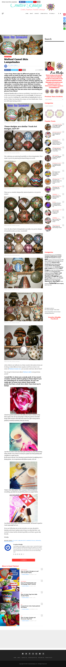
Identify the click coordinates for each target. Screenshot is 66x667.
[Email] (64, 26)
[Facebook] (64, 18)
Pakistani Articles (49, 273)
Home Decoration (54, 265)
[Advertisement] (33, 24)
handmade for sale (30, 540)
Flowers (53, 261)
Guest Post (56, 262)
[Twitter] (64, 21)
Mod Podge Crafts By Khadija (54, 270)
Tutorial (52, 283)
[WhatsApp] (64, 28)
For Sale (57, 261)
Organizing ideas (56, 271)
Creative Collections (51, 256)
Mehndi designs (55, 268)
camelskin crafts (22, 540)
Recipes (60, 276)
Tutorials (51, 13)
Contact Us (24, 657)
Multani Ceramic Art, (15, 369)
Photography (48, 274)
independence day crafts (49, 267)
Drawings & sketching (52, 259)
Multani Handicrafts (8, 541)
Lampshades (38, 540)
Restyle (61, 278)
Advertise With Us (32, 657)
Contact (37, 13)
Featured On (41, 657)
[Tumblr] (64, 23)
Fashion (49, 261)
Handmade (48, 264)
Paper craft (58, 273)
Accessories (48, 255)
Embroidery (59, 259)
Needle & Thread (48, 271)
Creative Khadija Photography (53, 257)
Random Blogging (51, 276)
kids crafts (48, 268)
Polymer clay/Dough (55, 274)
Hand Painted (54, 264)
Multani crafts (27, 372)
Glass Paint (49, 262)
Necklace (61, 270)
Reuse (46, 279)
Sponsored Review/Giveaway (54, 279)
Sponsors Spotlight (52, 281)
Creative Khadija (13, 65)
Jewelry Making (59, 267)
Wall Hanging (60, 283)
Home (27, 13)
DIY (46, 259)
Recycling (48, 278)
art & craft (15, 540)
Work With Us (44, 13)
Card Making (58, 255)
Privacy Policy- (48, 657)
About (31, 13)
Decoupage (58, 257)
